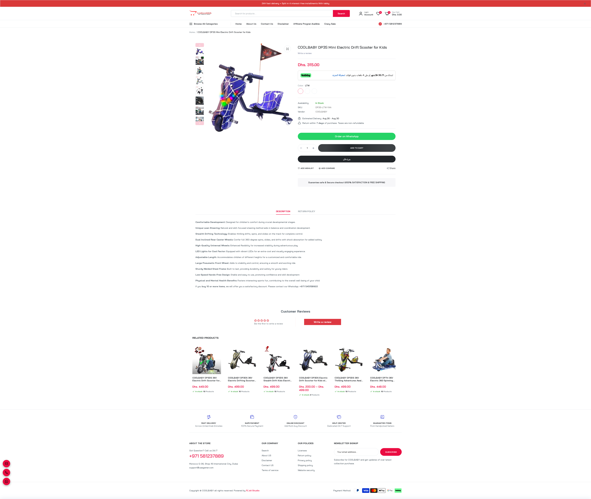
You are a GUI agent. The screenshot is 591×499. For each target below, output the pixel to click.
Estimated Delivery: (312, 118)
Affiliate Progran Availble (306, 23)
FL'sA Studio (252, 490)
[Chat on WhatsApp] (6, 481)
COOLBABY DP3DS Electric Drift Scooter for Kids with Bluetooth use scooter (313, 379)
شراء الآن (346, 159)
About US (266, 455)
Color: (304, 85)
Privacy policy (305, 460)
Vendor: (301, 111)
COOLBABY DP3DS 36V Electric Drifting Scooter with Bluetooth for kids (241, 379)
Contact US (267, 465)
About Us (251, 23)
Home (238, 23)
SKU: (300, 107)
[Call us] (6, 472)
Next (199, 123)
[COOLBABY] (200, 13)
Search (265, 450)
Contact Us (267, 23)
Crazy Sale (330, 23)
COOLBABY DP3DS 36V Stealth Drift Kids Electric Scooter (277, 379)
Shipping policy (305, 465)
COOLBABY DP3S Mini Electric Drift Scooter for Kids (342, 47)
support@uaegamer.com (201, 467)
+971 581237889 (393, 24)
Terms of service (270, 470)
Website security (306, 470)
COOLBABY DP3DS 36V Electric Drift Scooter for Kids (205, 379)
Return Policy (306, 211)
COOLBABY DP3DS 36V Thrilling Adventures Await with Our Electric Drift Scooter (348, 379)
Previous (199, 45)
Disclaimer (283, 23)
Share (392, 168)
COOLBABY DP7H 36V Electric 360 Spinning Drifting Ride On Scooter (383, 379)
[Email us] (6, 463)
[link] (218, 350)
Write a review (305, 53)
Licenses (302, 450)
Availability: (303, 103)
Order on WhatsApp (347, 136)
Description (283, 211)
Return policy (304, 455)
